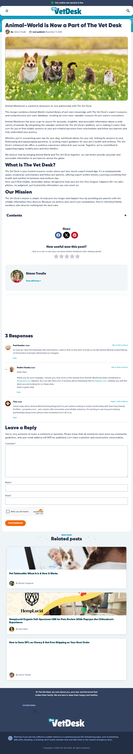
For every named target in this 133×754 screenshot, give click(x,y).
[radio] (56, 257)
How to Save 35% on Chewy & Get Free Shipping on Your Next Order (49, 642)
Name (8, 483)
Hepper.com (100, 381)
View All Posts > (33, 281)
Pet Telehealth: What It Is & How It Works (33, 573)
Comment (10, 444)
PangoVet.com (24, 381)
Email (8, 496)
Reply (15, 358)
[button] (58, 235)
